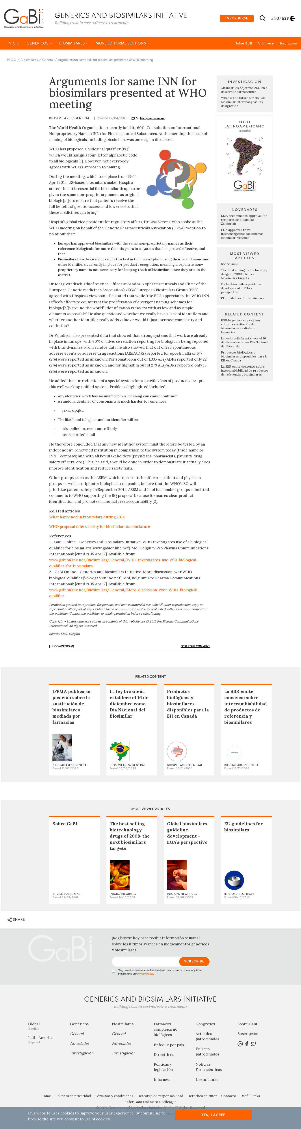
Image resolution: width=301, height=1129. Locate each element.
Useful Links (207, 1079)
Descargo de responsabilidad (160, 1096)
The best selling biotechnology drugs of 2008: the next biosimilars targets (244, 274)
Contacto (228, 1096)
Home (46, 1096)
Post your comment (152, 118)
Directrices (164, 1054)
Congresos (205, 1024)
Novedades (79, 1043)
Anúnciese (266, 43)
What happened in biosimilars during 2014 (87, 517)
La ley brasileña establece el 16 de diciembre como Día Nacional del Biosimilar (244, 342)
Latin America (40, 1039)
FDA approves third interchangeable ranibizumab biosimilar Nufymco (242, 234)
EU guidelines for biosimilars (242, 298)
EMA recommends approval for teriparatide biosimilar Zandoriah (244, 220)
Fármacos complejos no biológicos (165, 1029)
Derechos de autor (202, 1096)
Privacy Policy (145, 973)
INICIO (13, 43)
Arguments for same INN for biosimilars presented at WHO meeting (105, 60)
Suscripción (288, 43)
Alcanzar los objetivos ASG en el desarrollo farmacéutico (244, 90)
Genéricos (38, 43)
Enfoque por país (169, 1044)
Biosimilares (72, 43)
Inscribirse (236, 18)
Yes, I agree (213, 1115)
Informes (162, 1079)
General (48, 60)
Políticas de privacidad (73, 1096)
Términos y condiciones (114, 1096)
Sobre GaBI (243, 43)
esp (285, 18)
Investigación (81, 1053)
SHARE (18, 919)
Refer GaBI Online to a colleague (150, 1102)
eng (275, 18)
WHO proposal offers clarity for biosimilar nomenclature (99, 526)
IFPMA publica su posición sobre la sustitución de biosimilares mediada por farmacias (240, 326)
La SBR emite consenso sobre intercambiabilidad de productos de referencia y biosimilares (244, 370)
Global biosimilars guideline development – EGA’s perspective (241, 288)
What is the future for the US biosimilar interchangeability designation (243, 102)
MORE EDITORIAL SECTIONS (121, 43)
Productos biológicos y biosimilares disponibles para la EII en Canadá (244, 356)
